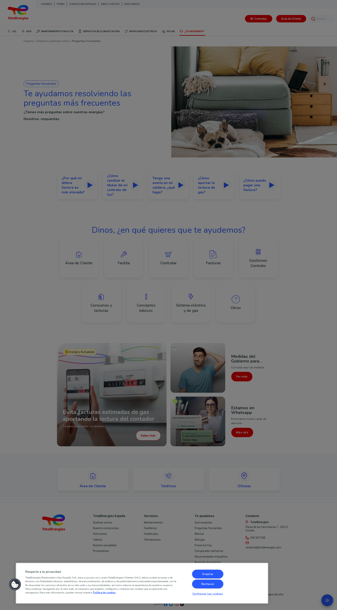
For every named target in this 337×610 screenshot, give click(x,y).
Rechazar (207, 584)
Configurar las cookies (207, 594)
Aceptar (207, 574)
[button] (15, 584)
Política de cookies (104, 592)
